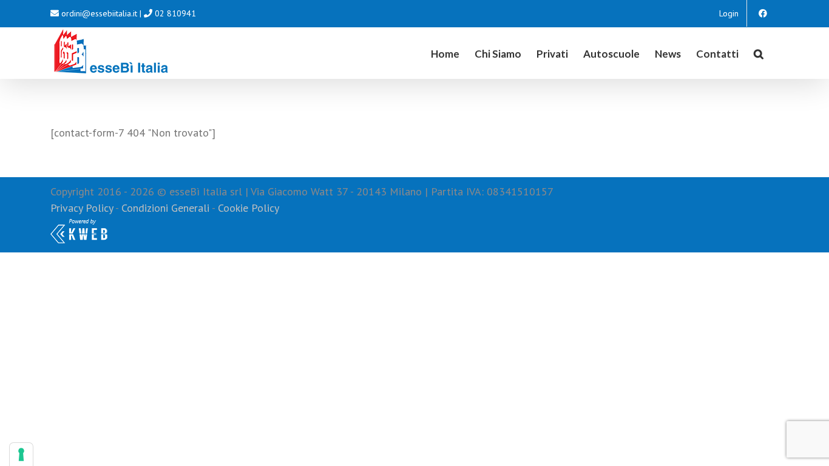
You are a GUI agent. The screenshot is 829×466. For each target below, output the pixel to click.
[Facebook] (763, 13)
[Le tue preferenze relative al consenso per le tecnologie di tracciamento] (21, 454)
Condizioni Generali (165, 208)
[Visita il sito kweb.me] (78, 224)
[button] (758, 52)
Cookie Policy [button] (248, 208)
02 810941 (175, 13)
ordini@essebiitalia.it (99, 13)
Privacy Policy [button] (81, 208)
